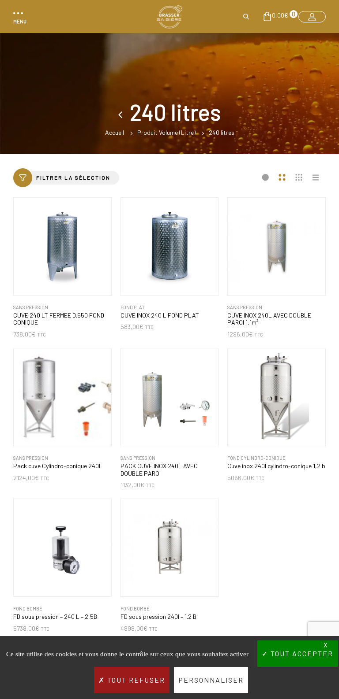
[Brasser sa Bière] (169, 17)
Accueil (114, 132)
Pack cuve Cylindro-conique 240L (57, 466)
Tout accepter (300, 653)
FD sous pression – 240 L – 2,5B (55, 616)
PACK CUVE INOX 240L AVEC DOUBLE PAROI (159, 469)
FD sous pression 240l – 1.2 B (158, 616)
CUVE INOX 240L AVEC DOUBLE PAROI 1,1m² (269, 319)
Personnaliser (211, 680)
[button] (18, 16)
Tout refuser (135, 680)
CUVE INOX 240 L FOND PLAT (160, 315)
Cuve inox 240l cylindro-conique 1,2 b (276, 466)
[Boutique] (124, 112)
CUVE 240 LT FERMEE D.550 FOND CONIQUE (58, 319)
